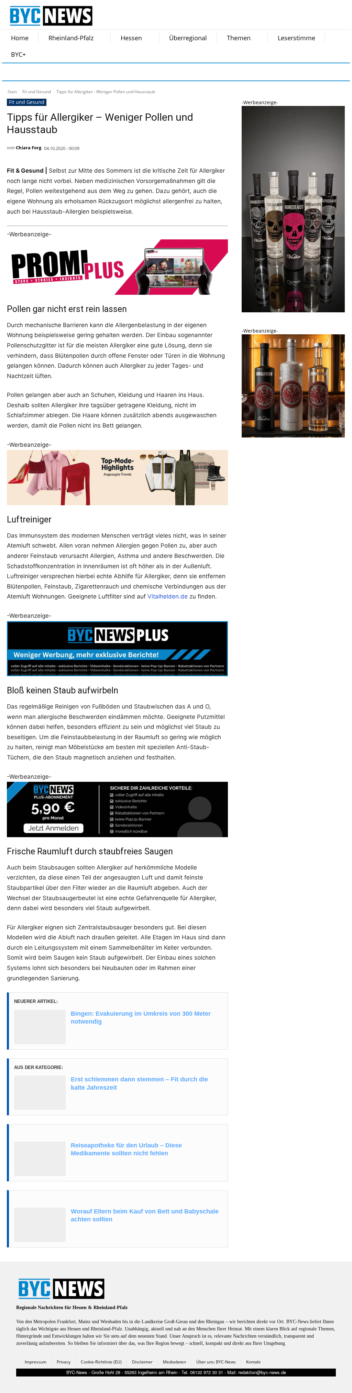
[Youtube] (97, 72)
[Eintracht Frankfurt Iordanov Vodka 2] (293, 435)
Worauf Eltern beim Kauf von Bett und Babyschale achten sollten (145, 1215)
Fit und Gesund (36, 92)
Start (12, 92)
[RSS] (46, 72)
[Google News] (115, 72)
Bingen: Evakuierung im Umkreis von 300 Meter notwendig (141, 1017)
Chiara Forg (28, 147)
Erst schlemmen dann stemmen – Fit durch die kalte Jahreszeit (139, 1083)
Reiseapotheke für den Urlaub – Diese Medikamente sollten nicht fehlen (126, 1149)
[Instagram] (29, 72)
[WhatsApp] (80, 72)
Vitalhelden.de (167, 596)
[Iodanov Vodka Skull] (293, 310)
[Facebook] (12, 72)
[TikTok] (63, 72)
